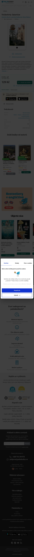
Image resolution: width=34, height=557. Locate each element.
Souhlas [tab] (6, 263)
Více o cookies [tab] (28, 263)
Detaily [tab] (17, 263)
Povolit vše (17, 290)
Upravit (16, 295)
